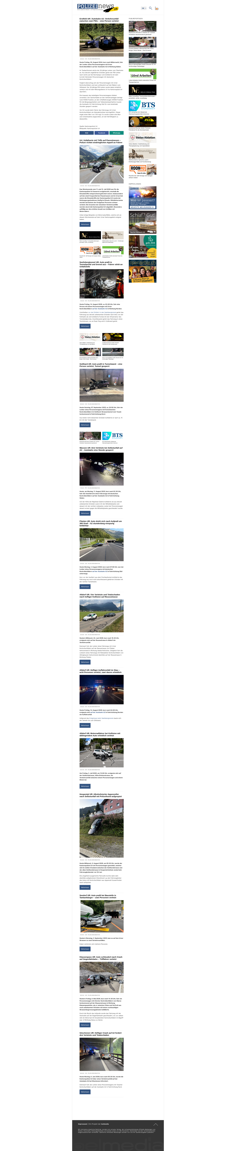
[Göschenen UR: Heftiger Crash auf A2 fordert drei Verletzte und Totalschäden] (102, 1054)
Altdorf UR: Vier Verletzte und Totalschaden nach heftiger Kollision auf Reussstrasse (100, 596)
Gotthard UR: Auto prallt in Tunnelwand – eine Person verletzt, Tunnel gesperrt (101, 365)
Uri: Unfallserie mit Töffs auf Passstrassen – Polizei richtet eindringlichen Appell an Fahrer (101, 141)
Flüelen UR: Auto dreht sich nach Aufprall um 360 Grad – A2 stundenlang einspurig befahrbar (101, 523)
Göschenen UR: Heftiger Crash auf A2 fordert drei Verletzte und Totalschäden (101, 1034)
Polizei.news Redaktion (94, 58)
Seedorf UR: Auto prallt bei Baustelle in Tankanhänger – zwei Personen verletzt (98, 896)
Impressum (82, 1124)
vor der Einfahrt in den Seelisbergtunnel (102, 312)
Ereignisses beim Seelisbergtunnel (101, 718)
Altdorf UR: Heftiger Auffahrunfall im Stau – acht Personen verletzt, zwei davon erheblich (101, 671)
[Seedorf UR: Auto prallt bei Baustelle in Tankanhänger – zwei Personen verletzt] (102, 916)
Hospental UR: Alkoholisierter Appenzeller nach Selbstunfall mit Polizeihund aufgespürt (101, 795)
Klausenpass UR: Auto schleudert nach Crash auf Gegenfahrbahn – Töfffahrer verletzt (101, 958)
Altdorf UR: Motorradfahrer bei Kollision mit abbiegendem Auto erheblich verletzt (100, 734)
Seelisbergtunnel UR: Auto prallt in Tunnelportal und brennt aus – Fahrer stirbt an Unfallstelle (101, 264)
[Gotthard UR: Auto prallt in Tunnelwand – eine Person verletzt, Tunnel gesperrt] (102, 385)
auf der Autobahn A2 (99, 309)
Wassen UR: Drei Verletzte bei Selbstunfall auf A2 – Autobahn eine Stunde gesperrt (101, 449)
